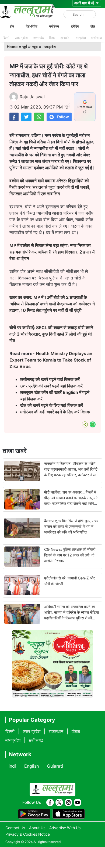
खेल (92, 26)
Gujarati (55, 766)
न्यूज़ (35, 46)
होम (12, 26)
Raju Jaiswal (32, 96)
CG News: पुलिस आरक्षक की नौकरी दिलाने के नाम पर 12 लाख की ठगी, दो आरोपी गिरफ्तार (69, 555)
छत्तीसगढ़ (96, 38)
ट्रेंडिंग (75, 26)
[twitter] (59, 802)
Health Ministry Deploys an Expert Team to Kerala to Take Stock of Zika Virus (50, 360)
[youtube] (77, 802)
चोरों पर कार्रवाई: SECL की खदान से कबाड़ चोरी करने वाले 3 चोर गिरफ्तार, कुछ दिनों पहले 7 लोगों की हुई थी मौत (51, 334)
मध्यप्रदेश (80, 38)
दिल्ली (6, 38)
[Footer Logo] (52, 789)
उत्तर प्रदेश (21, 38)
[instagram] (68, 802)
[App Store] (68, 814)
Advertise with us (64, 827)
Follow (63, 116)
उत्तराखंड (38, 38)
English (31, 766)
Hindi (10, 766)
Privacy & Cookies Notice (27, 834)
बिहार (52, 38)
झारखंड (65, 38)
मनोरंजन (54, 26)
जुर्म (24, 46)
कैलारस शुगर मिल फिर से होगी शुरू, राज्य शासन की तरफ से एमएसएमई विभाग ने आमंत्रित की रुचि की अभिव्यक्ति (71, 526)
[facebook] (50, 802)
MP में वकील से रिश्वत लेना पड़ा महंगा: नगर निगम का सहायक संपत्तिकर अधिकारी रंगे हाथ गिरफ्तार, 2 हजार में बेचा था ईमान (51, 252)
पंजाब (76, 731)
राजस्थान (56, 731)
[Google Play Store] (34, 814)
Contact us (15, 827)
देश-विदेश (31, 26)
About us (37, 827)
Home (12, 46)
